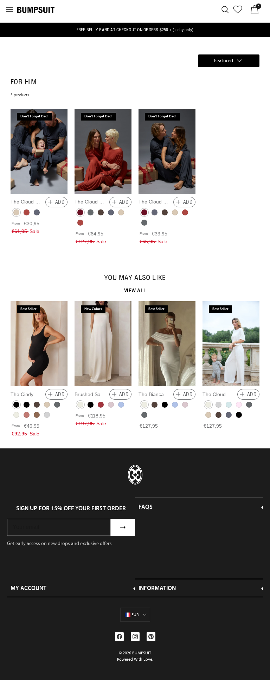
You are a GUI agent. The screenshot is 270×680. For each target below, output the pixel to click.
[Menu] (9, 9)
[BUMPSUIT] (35, 9)
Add (60, 202)
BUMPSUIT (141, 652)
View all (135, 290)
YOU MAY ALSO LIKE (135, 277)
